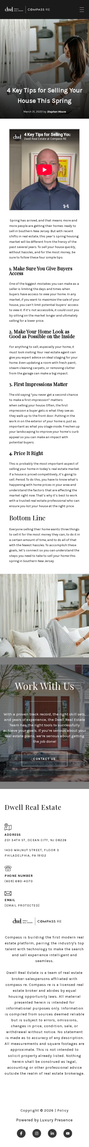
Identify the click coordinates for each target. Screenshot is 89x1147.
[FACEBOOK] (21, 1133)
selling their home (36, 529)
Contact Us (44, 759)
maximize (49, 300)
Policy (62, 1110)
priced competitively (42, 474)
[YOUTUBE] (67, 1133)
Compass (37, 984)
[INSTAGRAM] (36, 1133)
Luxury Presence (56, 1120)
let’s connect (29, 550)
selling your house (31, 405)
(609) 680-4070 (19, 881)
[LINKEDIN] (52, 1133)
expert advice (31, 357)
